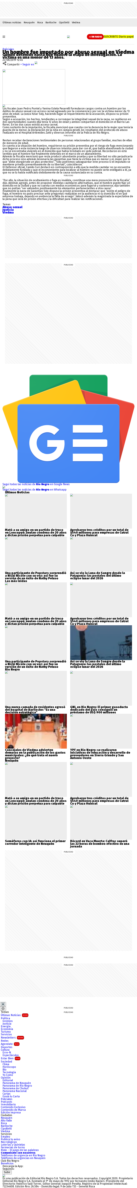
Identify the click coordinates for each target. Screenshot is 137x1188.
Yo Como (8, 1075)
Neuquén (29, 22)
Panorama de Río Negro (17, 1085)
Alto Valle (6, 1120)
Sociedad (6, 1061)
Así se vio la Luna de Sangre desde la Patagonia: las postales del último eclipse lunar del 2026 (97, 575)
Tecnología (9, 1072)
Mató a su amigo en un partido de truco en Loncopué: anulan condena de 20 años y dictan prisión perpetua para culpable (35, 532)
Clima (6, 1064)
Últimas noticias (12, 22)
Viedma (76, 22)
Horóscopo (9, 1067)
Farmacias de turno (13, 1147)
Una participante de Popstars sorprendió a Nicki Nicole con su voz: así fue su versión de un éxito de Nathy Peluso (35, 575)
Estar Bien (10, 1058)
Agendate (10, 1044)
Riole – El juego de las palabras (20, 1150)
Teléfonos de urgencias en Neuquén (23, 1158)
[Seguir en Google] (4, 105)
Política (5, 1018)
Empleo (5, 1136)
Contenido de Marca (13, 1110)
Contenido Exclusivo (13, 1107)
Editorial (8, 1080)
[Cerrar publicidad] (3, 1004)
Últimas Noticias (14, 1015)
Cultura (5, 1050)
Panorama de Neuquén (17, 1083)
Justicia (7, 1023)
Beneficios (7, 1163)
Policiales (8, 49)
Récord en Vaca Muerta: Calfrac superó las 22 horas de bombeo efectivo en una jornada (99, 843)
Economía (7, 1029)
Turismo (6, 1031)
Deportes (6, 1047)
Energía (6, 1026)
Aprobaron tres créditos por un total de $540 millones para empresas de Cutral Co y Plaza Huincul (99, 532)
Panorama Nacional (15, 1091)
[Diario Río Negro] (68, 36)
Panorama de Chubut (15, 1088)
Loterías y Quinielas (13, 1144)
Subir (7, 1172)
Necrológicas (9, 1142)
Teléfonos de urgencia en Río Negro (23, 1155)
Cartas (7, 1093)
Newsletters (12, 1037)
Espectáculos (11, 1055)
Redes (5, 1041)
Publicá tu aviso (10, 1139)
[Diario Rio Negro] (4, 1175)
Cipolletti (64, 22)
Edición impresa (11, 1112)
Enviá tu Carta (11, 1096)
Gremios (8, 1021)
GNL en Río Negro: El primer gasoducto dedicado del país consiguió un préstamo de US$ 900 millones (99, 709)
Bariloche (50, 22)
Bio (4, 1069)
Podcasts (6, 1102)
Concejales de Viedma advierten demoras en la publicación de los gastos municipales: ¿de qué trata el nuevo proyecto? (35, 754)
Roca (40, 22)
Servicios (6, 1034)
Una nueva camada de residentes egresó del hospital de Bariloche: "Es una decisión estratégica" (35, 709)
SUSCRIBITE (119, 36)
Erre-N (7, 1052)
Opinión (6, 1077)
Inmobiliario (8, 1104)
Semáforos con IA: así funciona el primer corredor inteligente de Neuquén (35, 842)
